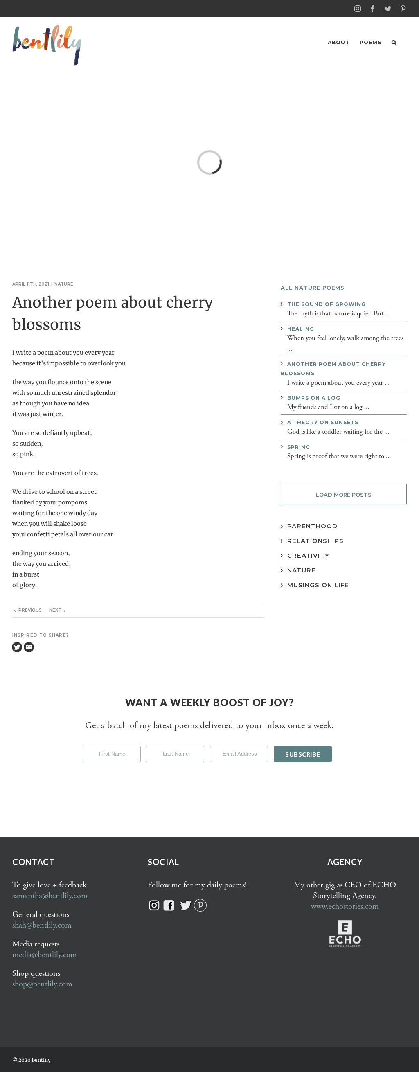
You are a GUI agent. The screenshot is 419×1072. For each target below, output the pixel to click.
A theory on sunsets (322, 422)
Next (55, 610)
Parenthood (312, 526)
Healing (300, 329)
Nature (63, 284)
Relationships (315, 541)
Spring (298, 447)
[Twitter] (17, 647)
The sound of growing (326, 304)
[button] (394, 42)
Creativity (308, 555)
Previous (30, 610)
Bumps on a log (313, 398)
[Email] (29, 647)
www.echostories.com (345, 906)
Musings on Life (318, 585)
